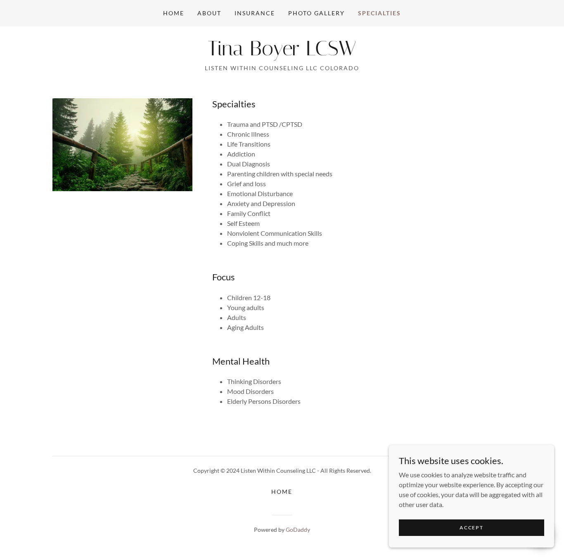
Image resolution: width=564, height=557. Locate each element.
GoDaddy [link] (298, 529)
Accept (471, 527)
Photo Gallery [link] (316, 13)
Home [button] (281, 491)
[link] (281, 53)
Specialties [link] (379, 13)
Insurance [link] (255, 13)
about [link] (209, 13)
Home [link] (173, 13)
